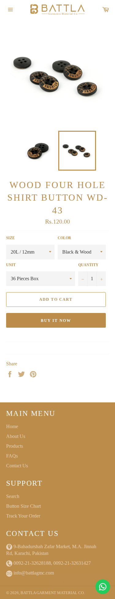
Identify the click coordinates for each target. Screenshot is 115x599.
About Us (15, 436)
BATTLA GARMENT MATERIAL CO (52, 593)
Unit (11, 265)
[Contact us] (102, 586)
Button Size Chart (23, 506)
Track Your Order (23, 515)
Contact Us (17, 465)
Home (12, 426)
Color (64, 238)
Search (12, 496)
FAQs (12, 455)
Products (14, 446)
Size (10, 238)
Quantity (88, 265)
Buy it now (56, 320)
